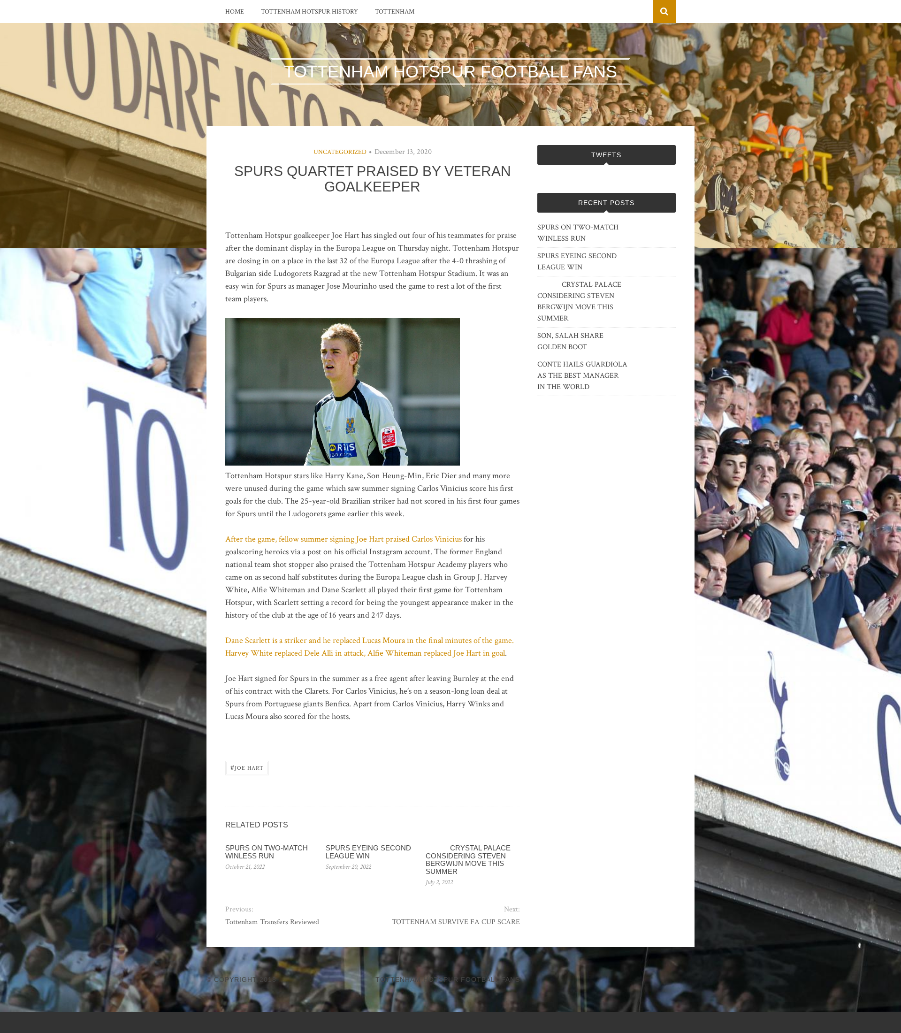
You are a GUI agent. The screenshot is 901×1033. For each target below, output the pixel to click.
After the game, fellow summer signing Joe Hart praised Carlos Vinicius (343, 539)
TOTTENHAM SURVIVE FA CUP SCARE (455, 922)
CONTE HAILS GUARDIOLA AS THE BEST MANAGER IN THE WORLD (582, 376)
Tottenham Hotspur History (309, 12)
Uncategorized (340, 152)
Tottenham (394, 12)
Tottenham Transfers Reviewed (272, 922)
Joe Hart (247, 767)
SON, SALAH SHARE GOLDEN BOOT (570, 341)
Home (234, 12)
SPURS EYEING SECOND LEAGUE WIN (368, 852)
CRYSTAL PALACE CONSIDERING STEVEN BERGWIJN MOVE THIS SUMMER (468, 859)
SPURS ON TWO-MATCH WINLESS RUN (266, 852)
